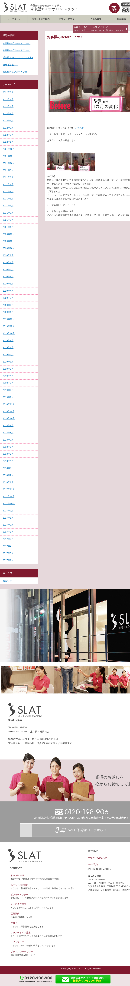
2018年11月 (8, 411)
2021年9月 (8, 170)
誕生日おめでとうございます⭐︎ (18, 57)
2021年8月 (8, 177)
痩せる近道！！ (10, 64)
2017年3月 (8, 553)
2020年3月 (8, 298)
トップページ (13, 19)
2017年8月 (8, 518)
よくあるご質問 (18, 904)
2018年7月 (8, 439)
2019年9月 (8, 340)
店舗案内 (15, 913)
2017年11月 (8, 496)
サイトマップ (17, 942)
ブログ (14, 923)
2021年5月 (8, 198)
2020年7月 (8, 269)
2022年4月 (8, 120)
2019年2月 (8, 390)
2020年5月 (8, 283)
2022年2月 (8, 135)
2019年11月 (8, 326)
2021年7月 (8, 184)
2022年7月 (8, 99)
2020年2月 (8, 305)
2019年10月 (9, 333)
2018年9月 (8, 425)
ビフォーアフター (68, 19)
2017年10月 (9, 503)
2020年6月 (8, 276)
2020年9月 (8, 255)
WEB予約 (93, 864)
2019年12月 (9, 319)
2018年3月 (8, 468)
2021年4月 (8, 205)
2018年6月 (8, 447)
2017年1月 (8, 560)
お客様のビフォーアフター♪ (16, 43)
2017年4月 (8, 546)
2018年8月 (8, 432)
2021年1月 (8, 227)
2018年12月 (9, 404)
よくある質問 (94, 19)
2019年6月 (8, 361)
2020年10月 (9, 248)
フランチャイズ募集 (21, 932)
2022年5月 (8, 113)
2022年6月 (8, 106)
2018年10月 (9, 418)
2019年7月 (8, 354)
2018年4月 (8, 461)
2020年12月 (9, 234)
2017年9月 (8, 510)
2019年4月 (8, 376)
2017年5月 (8, 539)
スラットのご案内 (41, 19)
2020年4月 (8, 291)
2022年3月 (8, 127)
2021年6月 (8, 191)
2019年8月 (8, 347)
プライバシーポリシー (22, 951)
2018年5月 (8, 454)
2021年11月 (8, 156)
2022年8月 (8, 92)
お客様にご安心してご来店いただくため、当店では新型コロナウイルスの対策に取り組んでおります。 (99, 29)
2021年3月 (8, 212)
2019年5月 (8, 369)
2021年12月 (9, 149)
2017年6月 (8, 532)
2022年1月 (8, 142)
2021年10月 (9, 163)
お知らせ (79, 128)
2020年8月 (8, 262)
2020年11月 (8, 241)
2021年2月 (8, 220)
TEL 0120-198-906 (97, 858)
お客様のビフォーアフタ (15, 71)
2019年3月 (8, 383)
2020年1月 (8, 312)
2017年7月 (8, 524)
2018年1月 (8, 482)
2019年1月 (8, 397)
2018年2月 (8, 475)
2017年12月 (9, 489)
